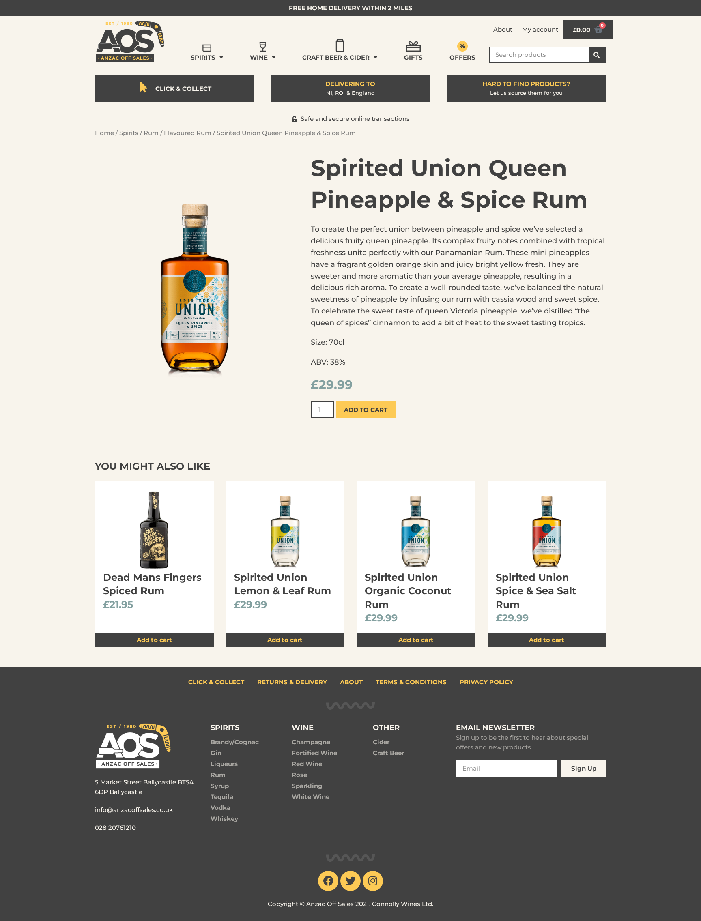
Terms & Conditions (411, 682)
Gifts (413, 57)
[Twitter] (350, 881)
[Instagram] (373, 881)
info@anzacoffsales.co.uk (134, 810)
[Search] (597, 54)
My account (540, 29)
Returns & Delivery (292, 682)
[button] (351, 119)
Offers (462, 57)
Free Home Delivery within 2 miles (351, 8)
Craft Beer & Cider (336, 57)
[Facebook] (328, 881)
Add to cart (365, 410)
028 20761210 (115, 827)
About (502, 29)
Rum (151, 133)
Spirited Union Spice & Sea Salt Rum (536, 590)
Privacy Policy (486, 682)
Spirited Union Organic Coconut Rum (408, 590)
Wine (259, 57)
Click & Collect (216, 682)
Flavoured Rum (187, 133)
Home (104, 133)
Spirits (203, 57)
